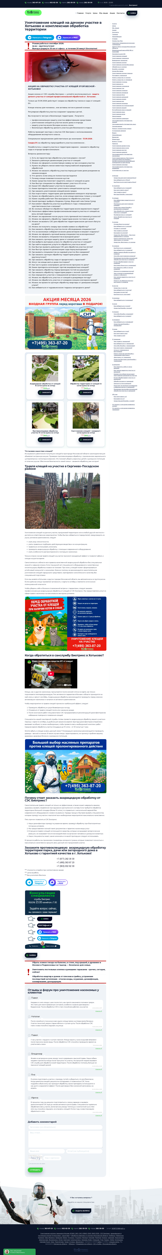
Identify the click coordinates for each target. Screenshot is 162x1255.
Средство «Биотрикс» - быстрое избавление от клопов (124, 235)
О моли (114, 304)
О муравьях (116, 319)
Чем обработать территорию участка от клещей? (123, 211)
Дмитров (98, 1238)
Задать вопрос (82, 1211)
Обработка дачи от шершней (123, 381)
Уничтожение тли (118, 88)
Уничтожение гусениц (119, 82)
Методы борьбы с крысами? (123, 194)
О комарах (115, 246)
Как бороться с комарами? (122, 248)
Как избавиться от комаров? (123, 250)
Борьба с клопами (118, 69)
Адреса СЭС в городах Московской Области (123, 47)
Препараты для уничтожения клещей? (123, 204)
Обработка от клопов (119, 67)
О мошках (115, 312)
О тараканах (116, 339)
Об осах (114, 394)
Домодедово (59, 1242)
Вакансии (115, 137)
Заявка (133, 13)
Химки (65, 1238)
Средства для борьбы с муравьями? (121, 324)
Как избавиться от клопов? (123, 226)
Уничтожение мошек (119, 99)
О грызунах (116, 185)
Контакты (120, 13)
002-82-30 (51, 2)
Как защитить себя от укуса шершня (123, 367)
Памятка (115, 143)
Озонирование (117, 126)
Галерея (115, 34)
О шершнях (116, 364)
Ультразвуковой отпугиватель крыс (124, 124)
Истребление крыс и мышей (121, 110)
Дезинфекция (117, 36)
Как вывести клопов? (121, 233)
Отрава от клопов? (120, 228)
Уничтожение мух (118, 101)
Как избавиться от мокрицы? (123, 300)
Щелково (111, 1238)
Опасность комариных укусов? (124, 271)
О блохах (115, 175)
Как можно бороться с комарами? (125, 265)
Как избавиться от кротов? (123, 290)
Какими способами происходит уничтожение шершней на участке (125, 374)
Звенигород (80, 1242)
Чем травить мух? (119, 335)
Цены (95, 13)
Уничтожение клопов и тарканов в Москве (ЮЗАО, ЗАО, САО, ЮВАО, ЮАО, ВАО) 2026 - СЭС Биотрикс (75, 1233)
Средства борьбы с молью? (123, 308)
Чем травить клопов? (121, 230)
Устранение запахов (119, 130)
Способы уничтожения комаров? (124, 256)
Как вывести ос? (119, 398)
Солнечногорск (75, 1240)
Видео (114, 133)
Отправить (35, 1170)
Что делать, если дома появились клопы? (123, 405)
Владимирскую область (84, 1244)
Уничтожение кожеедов (120, 118)
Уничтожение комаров (119, 90)
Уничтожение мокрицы (120, 103)
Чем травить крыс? (120, 192)
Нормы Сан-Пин (117, 41)
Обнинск (72, 1244)
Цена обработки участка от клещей (123, 217)
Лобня (112, 1240)
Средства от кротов (120, 288)
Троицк (106, 1240)
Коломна (41, 1238)
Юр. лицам (103, 13)
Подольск (71, 1238)
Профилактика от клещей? (123, 214)
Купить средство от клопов (121, 77)
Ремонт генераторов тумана (121, 128)
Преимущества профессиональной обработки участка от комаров (125, 258)
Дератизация (116, 116)
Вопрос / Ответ (117, 141)
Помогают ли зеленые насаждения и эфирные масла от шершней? (125, 386)
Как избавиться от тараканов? (124, 343)
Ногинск (104, 1238)
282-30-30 (68, 2)
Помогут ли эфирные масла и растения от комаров (123, 281)
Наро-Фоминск (50, 1238)
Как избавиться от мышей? (123, 188)
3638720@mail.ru (118, 1228)
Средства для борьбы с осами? (124, 401)
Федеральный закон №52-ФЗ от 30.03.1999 (122, 51)
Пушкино (78, 1238)
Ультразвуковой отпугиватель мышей (122, 121)
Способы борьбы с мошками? (123, 314)
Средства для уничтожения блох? (125, 178)
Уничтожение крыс (118, 112)
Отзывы (114, 38)
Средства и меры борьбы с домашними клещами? (123, 208)
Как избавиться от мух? (121, 331)
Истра (60, 1240)
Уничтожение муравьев (120, 92)
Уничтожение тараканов (120, 58)
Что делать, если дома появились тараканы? (123, 408)
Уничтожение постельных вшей (123, 105)
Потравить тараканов (119, 75)
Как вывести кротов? (121, 292)
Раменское (120, 1235)
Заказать (46, 392)
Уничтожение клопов (119, 62)
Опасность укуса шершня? (122, 383)
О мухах (114, 329)
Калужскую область (60, 1244)
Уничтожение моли (118, 114)
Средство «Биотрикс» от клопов (124, 242)
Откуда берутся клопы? (121, 224)
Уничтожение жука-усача (120, 148)
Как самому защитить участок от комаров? (124, 277)
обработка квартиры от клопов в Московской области (89, 1235)
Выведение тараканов (119, 60)
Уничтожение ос (117, 84)
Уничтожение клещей (119, 56)
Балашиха (59, 1238)
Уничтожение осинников (120, 86)
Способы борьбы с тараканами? (124, 345)
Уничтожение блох (118, 95)
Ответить (98, 1011)
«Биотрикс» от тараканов (122, 357)
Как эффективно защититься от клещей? (124, 200)
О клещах (115, 198)
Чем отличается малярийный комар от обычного (123, 274)
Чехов (66, 1242)
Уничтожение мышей (119, 107)
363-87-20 (33, 2)
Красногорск (119, 1238)
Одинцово (96, 1240)
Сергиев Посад (45, 1242)
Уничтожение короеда (120, 164)
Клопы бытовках (117, 71)
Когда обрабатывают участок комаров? (124, 262)
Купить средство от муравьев (122, 79)
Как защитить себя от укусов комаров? (123, 268)
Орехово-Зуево (86, 1240)
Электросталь (43, 1240)
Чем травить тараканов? (122, 341)
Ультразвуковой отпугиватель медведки (122, 167)
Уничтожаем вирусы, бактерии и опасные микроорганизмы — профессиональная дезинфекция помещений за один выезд (123, 160)
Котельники (119, 1240)
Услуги (88, 13)
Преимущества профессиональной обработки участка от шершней (125, 390)
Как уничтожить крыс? (121, 190)
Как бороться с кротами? (122, 294)
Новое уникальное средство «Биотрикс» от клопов (123, 239)
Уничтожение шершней (120, 97)
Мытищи (85, 1238)
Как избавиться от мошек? (122, 316)
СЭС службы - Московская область (105, 1244)
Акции (112, 13)
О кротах (115, 286)
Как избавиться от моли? (122, 306)
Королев (91, 1238)
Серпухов (66, 1240)
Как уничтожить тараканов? (123, 348)
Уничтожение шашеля (119, 152)
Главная (80, 13)
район (100, 1242)
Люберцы (112, 1235)
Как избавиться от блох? (122, 180)
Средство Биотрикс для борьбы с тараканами (125, 360)
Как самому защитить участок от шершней (124, 371)
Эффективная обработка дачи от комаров (125, 253)
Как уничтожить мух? (121, 333)
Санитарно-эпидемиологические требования (123, 43)
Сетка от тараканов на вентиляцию (121, 350)
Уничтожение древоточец (121, 145)
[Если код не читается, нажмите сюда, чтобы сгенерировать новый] (35, 1160)
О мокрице (115, 298)
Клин (52, 1242)
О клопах (115, 222)
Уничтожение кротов (119, 150)
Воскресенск (53, 1240)
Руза (101, 1240)
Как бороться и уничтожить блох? (125, 182)
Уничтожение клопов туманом (122, 73)
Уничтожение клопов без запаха (123, 64)
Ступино (72, 1242)
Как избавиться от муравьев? (123, 322)
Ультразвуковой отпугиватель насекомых (122, 155)
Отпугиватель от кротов (120, 170)
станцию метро (114, 1242)
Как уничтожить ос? (120, 396)
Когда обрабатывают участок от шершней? (124, 378)
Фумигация (116, 139)
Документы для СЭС (118, 54)
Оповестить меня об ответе (37, 1163)
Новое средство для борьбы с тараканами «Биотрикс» (124, 354)
